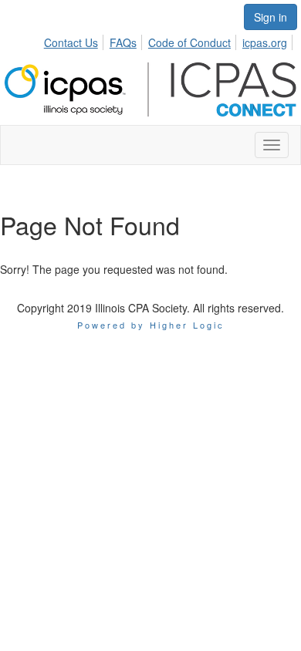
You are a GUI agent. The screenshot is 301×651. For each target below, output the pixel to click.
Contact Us (71, 42)
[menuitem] (75, 40)
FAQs (123, 42)
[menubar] (169, 40)
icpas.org (264, 42)
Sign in (270, 17)
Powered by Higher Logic (151, 325)
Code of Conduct (189, 42)
